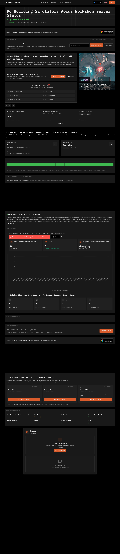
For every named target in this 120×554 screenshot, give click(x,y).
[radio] (24, 91)
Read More (9, 223)
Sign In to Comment (60, 450)
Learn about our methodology (61, 290)
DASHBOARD (68, 2)
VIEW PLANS (108, 45)
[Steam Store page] (13, 105)
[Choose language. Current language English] (105, 2)
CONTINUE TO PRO (96, 45)
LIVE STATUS (44, 2)
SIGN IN (112, 2)
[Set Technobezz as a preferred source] (97, 2)
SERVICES (53, 2)
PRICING (60, 2)
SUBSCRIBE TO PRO (58, 76)
